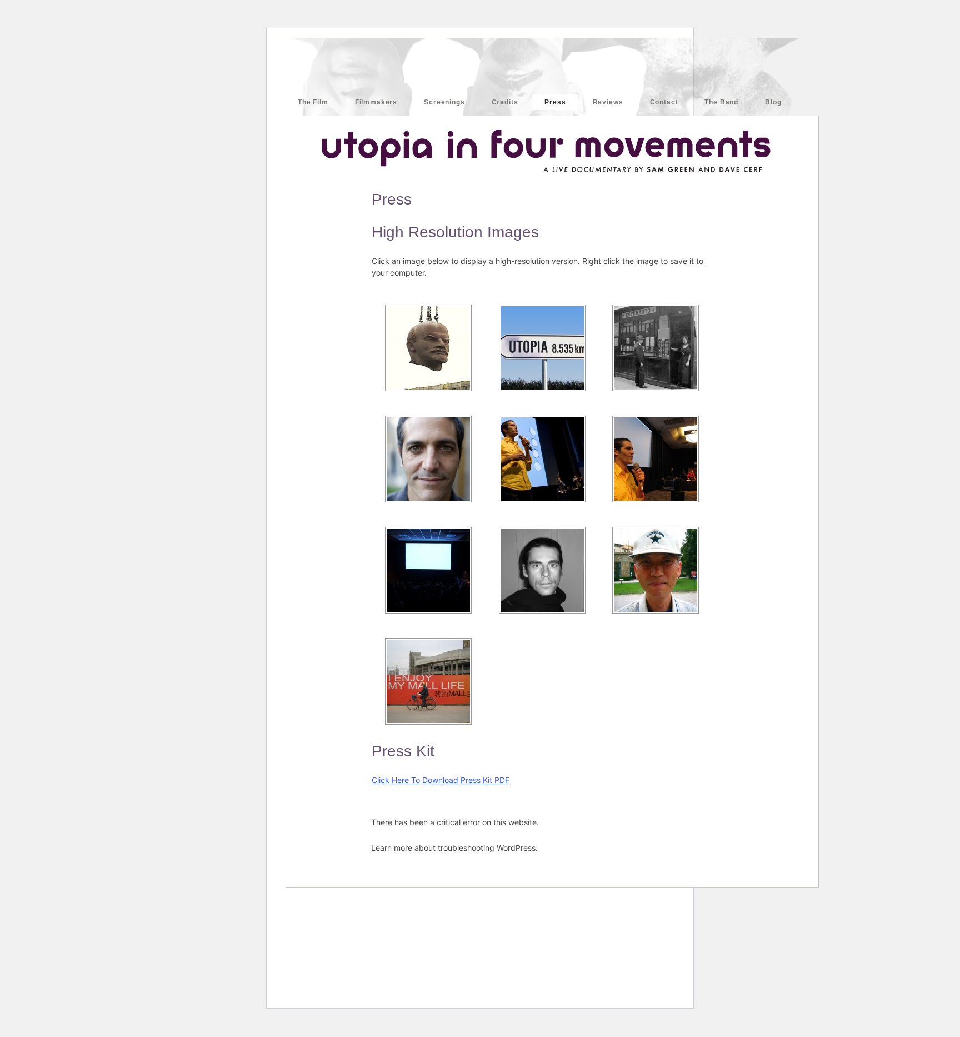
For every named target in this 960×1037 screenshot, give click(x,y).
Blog (773, 102)
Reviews (608, 102)
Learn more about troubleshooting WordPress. (454, 847)
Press (555, 102)
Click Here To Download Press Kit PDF (440, 780)
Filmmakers (376, 102)
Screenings (444, 102)
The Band (721, 102)
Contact (664, 102)
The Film (313, 102)
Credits (505, 102)
